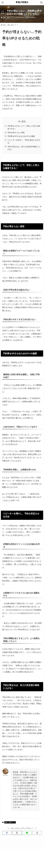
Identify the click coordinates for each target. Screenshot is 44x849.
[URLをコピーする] (37, 833)
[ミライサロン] (22, 2)
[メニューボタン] (2, 2)
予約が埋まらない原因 (16, 132)
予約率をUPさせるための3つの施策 (21, 136)
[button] (7, 833)
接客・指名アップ (8, 17)
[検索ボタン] (41, 2)
